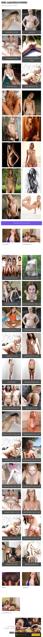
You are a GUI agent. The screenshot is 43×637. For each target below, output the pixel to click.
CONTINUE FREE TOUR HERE (21, 223)
